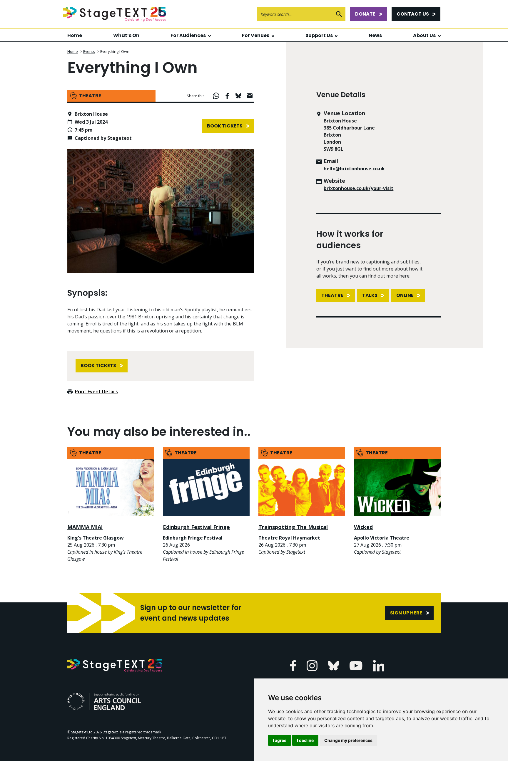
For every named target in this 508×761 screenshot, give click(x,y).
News (375, 35)
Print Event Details (96, 391)
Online (405, 295)
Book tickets (225, 125)
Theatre (332, 295)
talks (369, 295)
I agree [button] (279, 740)
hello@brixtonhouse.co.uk (354, 168)
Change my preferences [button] (348, 740)
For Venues (255, 35)
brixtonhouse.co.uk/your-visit (358, 188)
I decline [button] (305, 740)
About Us (424, 35)
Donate (365, 14)
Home (74, 35)
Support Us (319, 35)
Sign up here (406, 612)
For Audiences (188, 35)
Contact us (413, 14)
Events (89, 51)
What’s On (126, 35)
